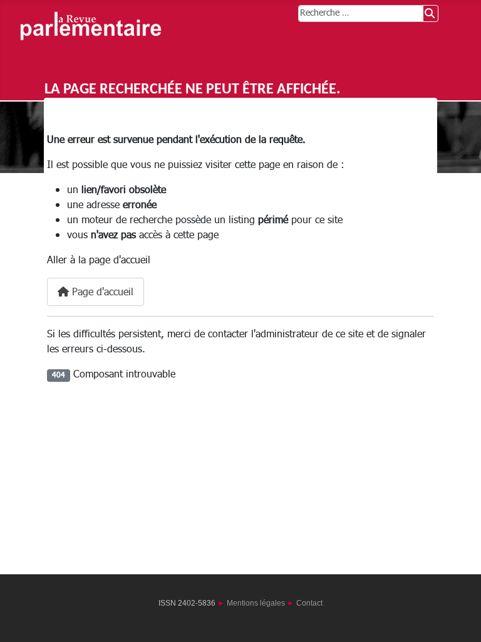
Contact (309, 603)
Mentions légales (256, 603)
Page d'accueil (101, 292)
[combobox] (360, 13)
